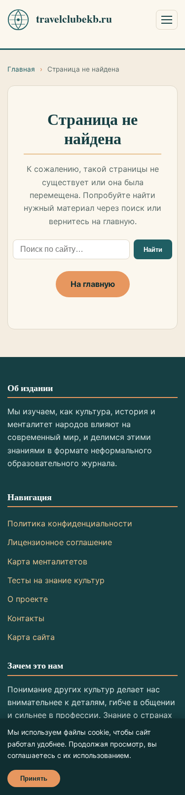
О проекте (27, 599)
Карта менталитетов (47, 561)
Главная (21, 69)
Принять (33, 778)
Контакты (25, 618)
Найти (153, 249)
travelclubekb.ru (74, 18)
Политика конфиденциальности (69, 523)
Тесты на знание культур (56, 580)
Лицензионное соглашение (59, 542)
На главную (93, 284)
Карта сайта (31, 637)
